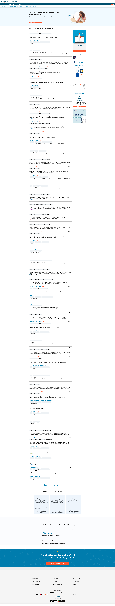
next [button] (57, 485)
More (36, 20)
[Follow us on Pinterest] (40, 594)
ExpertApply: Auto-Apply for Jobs (77, 582)
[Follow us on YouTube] (38, 594)
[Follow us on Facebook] (33, 594)
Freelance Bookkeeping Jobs (47, 532)
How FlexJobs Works (11, 4)
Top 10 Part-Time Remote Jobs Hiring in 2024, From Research (81, 62)
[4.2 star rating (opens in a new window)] (56, 592)
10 (54, 485)
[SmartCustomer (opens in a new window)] (57, 593)
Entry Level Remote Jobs (35, 577)
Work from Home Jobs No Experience (78, 572)
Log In (109, 4)
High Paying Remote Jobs (76, 578)
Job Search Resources (76, 571)
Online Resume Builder (76, 584)
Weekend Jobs (75, 575)
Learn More (76, 604)
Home (29, 8)
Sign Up (112, 4)
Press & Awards (55, 578)
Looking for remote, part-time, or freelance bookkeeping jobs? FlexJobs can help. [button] (55, 529)
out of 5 (62, 592)
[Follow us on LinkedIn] (35, 594)
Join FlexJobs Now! (79, 51)
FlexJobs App (55, 581)
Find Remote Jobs (3, 4)
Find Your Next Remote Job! (35, 22)
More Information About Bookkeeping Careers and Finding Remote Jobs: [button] (53, 538)
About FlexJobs (55, 571)
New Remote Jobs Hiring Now (36, 572)
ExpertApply (34, 6)
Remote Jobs (32, 8)
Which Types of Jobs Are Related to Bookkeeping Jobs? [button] (51, 535)
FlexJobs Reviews (55, 572)
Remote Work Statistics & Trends (77, 585)
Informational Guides (76, 581)
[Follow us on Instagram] (42, 594)
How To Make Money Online (76, 574)
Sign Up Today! (79, 106)
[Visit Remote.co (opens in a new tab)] (74, 594)
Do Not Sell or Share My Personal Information (59, 585)
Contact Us (55, 587)
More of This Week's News (79, 65)
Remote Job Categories (4, 6)
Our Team (54, 575)
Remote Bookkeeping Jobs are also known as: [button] (49, 540)
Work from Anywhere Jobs (35, 585)
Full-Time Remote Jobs (35, 582)
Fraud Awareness (55, 588)
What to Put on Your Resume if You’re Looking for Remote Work (81, 58)
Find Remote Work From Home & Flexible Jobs (39, 571)
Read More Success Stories (79, 93)
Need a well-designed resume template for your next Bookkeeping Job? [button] (53, 543)
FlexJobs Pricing (55, 577)
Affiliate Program (55, 582)
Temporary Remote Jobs (35, 584)
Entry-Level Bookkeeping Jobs (47, 533)
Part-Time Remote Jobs (35, 575)
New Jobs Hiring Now (20, 6)
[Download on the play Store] (61, 601)
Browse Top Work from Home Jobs (36, 581)
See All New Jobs (79, 79)
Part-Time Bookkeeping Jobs (47, 531)
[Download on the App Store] (53, 601)
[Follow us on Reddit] (45, 594)
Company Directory (28, 6)
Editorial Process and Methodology (58, 584)
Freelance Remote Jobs (35, 578)
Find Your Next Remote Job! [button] (57, 563)
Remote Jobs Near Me (12, 6)
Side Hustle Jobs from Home (77, 577)
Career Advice (19, 4)
